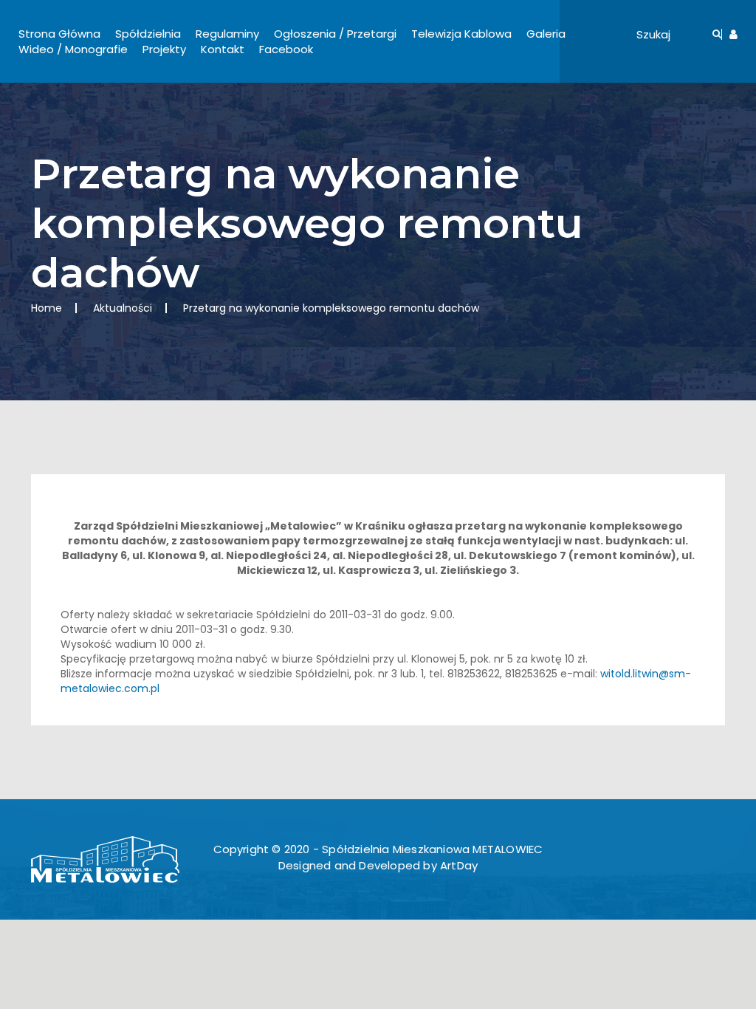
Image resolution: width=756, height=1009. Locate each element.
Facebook (286, 49)
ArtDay (459, 865)
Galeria (546, 33)
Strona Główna (59, 33)
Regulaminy (227, 33)
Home (46, 308)
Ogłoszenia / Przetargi (335, 33)
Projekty (164, 49)
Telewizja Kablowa (461, 33)
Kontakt (222, 49)
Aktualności (122, 308)
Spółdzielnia (148, 33)
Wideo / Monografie (73, 49)
